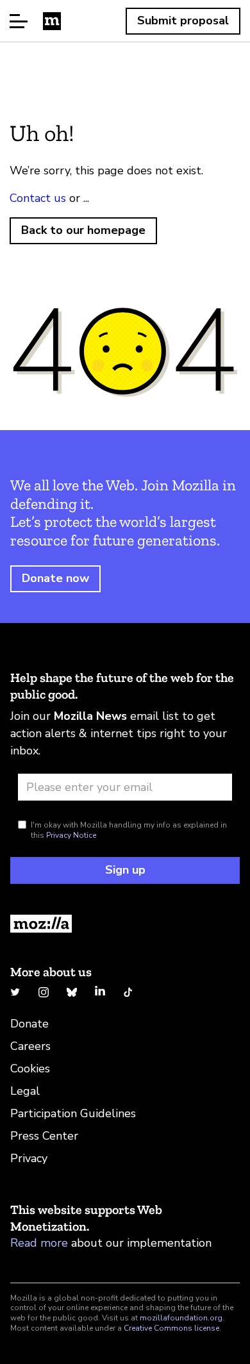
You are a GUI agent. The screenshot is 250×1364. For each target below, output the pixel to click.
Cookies (30, 1068)
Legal (25, 1091)
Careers (30, 1046)
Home (52, 21)
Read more (39, 1243)
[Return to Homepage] (125, 923)
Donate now (55, 578)
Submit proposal (183, 20)
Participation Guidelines (73, 1113)
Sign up (125, 869)
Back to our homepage (83, 230)
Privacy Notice (71, 835)
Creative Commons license (171, 1328)
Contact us (38, 198)
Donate (29, 1023)
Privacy (28, 1158)
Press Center (44, 1136)
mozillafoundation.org (181, 1318)
